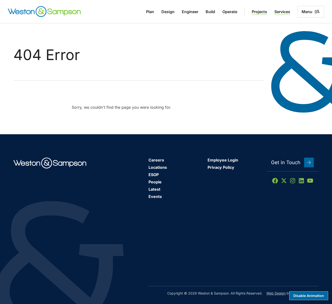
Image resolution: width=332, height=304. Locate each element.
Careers (156, 160)
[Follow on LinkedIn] (301, 181)
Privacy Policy (221, 167)
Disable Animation (308, 296)
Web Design (276, 293)
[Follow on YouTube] (310, 181)
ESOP (154, 174)
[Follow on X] (284, 181)
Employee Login (223, 160)
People (155, 181)
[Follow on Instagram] (293, 181)
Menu (307, 11)
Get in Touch (285, 162)
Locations (158, 167)
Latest (154, 189)
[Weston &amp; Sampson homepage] (44, 11)
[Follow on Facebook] (275, 181)
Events (155, 196)
